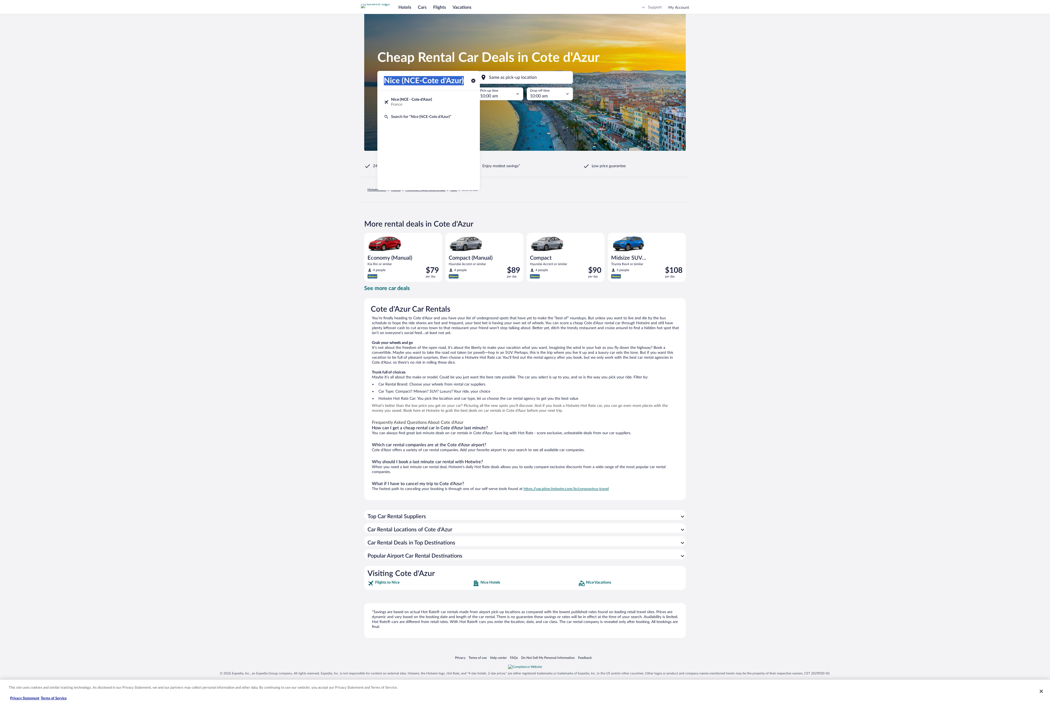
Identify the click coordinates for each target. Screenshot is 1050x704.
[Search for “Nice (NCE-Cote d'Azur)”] (428, 116)
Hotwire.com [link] (377, 189)
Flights (439, 7)
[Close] (1041, 691)
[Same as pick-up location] (525, 77)
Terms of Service (54, 698)
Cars (422, 7)
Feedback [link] (585, 657)
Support (655, 7)
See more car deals (387, 288)
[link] (420, 583)
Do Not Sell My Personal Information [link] (548, 657)
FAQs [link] (514, 657)
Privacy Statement (24, 698)
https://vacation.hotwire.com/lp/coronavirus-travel (566, 489)
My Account (678, 8)
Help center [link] (498, 657)
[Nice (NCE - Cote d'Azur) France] (428, 102)
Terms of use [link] (478, 657)
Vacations (462, 7)
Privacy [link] (460, 657)
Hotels (404, 7)
